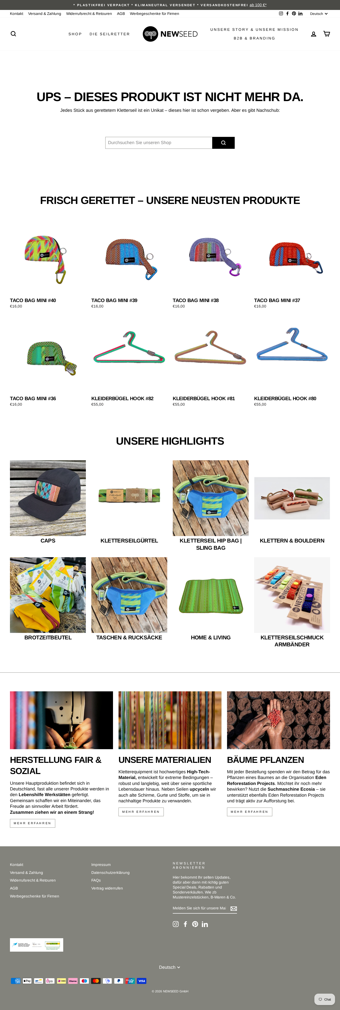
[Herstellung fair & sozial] (61, 720)
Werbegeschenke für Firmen (154, 13)
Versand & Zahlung (44, 13)
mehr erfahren (33, 823)
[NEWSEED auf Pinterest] (195, 924)
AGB (121, 13)
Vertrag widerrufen (107, 888)
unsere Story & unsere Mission (254, 29)
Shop (75, 34)
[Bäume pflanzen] (278, 720)
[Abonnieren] (233, 908)
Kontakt (16, 13)
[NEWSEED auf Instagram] (176, 924)
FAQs (96, 880)
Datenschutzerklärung (110, 872)
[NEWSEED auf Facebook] (185, 924)
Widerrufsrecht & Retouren (89, 13)
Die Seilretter (110, 34)
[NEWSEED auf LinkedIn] (205, 924)
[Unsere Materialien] (170, 720)
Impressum (101, 864)
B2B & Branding (255, 38)
